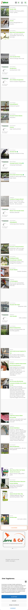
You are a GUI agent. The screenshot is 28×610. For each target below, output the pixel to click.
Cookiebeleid (13, 608)
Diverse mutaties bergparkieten (16, 79)
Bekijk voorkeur (14, 605)
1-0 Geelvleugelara (14, 281)
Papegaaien (12, 197)
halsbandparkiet (13, 222)
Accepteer (14, 596)
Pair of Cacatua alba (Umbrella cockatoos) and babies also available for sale (18, 383)
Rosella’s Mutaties (14, 269)
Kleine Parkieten (13, 161)
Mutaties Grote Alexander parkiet (17, 210)
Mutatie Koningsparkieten (15, 327)
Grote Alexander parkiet (15, 56)
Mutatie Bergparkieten (14, 446)
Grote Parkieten (12, 7)
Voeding (11, 468)
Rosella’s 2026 (13, 9)
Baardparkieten (13, 68)
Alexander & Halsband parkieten (17, 246)
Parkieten (12, 127)
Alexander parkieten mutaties (16, 115)
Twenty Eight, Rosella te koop (16, 174)
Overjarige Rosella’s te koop (16, 163)
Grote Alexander (13, 316)
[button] (26, 581)
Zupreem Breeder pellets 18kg (16, 493)
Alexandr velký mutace (15, 427)
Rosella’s (12, 20)
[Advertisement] (12, 47)
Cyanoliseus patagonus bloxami (17, 199)
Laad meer (14, 527)
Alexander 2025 (13, 151)
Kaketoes (11, 349)
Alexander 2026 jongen (15, 304)
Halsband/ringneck (14, 104)
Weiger (14, 601)
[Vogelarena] (4, 2)
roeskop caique (13, 517)
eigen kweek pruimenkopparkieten (17, 32)
